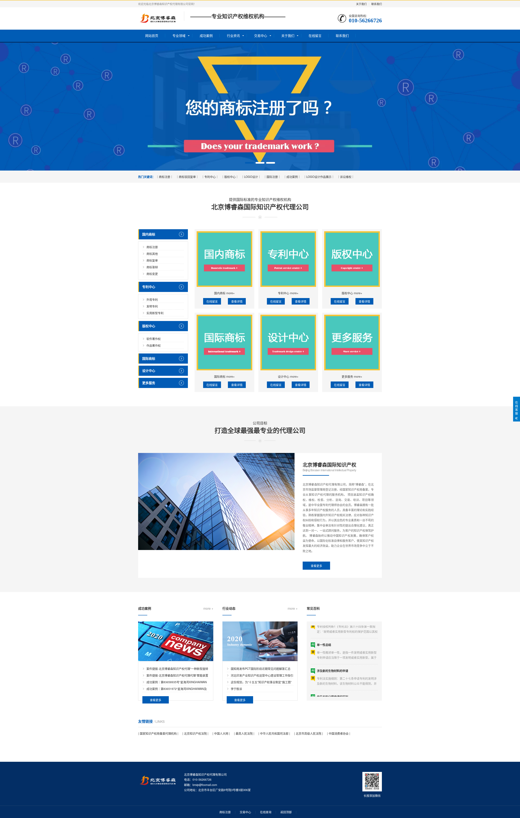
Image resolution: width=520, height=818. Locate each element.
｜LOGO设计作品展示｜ (318, 177)
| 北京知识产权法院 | (195, 733)
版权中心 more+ (352, 293)
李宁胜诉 (236, 689)
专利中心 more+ (288, 293)
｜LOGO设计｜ (251, 177)
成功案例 (206, 35)
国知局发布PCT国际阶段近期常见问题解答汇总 (260, 669)
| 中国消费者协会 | (338, 733)
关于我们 (361, 4)
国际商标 (148, 358)
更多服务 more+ (352, 376)
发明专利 (152, 306)
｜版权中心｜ (229, 177)
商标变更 (152, 274)
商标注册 (152, 247)
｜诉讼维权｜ (345, 177)
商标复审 (152, 260)
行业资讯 (233, 35)
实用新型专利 (155, 313)
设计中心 (148, 370)
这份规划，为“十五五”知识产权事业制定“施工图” (261, 682)
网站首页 (151, 35)
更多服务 (148, 382)
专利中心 (148, 286)
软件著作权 (153, 339)
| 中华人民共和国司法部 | (274, 733)
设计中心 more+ (288, 376)
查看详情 (237, 301)
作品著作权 (153, 345)
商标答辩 (152, 267)
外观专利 (152, 299)
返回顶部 (286, 812)
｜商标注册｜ (164, 177)
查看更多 (316, 566)
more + (208, 608)
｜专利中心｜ (210, 177)
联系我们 (376, 4)
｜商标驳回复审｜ (187, 177)
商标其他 (152, 254)
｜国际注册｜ (272, 177)
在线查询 (265, 812)
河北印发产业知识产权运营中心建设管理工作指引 (262, 675)
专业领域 (178, 35)
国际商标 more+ (224, 376)
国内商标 (148, 234)
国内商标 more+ (224, 293)
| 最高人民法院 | (244, 733)
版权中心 (148, 326)
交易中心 (260, 35)
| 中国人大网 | (221, 733)
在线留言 (315, 35)
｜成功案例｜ (292, 177)
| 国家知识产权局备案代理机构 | (158, 733)
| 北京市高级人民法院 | (308, 733)
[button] (249, 163)
